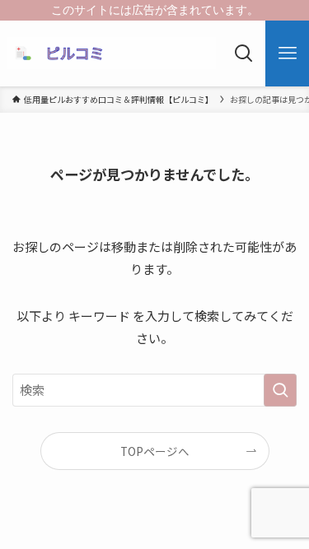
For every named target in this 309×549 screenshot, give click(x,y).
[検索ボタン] (243, 53)
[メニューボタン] (287, 53)
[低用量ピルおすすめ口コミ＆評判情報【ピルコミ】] (111, 53)
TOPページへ (155, 451)
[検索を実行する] (280, 390)
